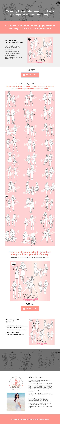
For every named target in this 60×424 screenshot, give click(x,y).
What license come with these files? (15, 325)
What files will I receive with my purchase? (16, 330)
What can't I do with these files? (14, 327)
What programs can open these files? (15, 334)
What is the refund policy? (13, 332)
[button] (16, 325)
